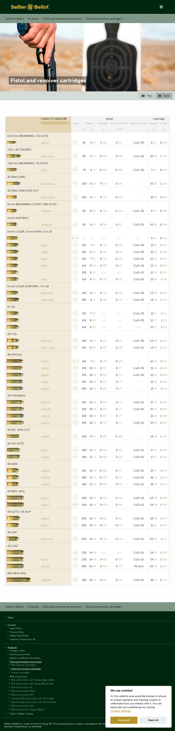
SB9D (44, 266)
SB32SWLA (48, 184)
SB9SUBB (47, 300)
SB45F (45, 559)
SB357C (46, 423)
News (10, 617)
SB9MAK (46, 225)
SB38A (45, 361)
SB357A (45, 402)
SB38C (45, 375)
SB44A (45, 498)
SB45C (45, 525)
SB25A (45, 143)
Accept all (123, 720)
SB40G (45, 471)
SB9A (44, 245)
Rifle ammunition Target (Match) (27, 709)
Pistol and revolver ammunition (62, 18)
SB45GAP (47, 539)
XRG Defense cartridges (23, 665)
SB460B (46, 580)
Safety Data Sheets (19, 635)
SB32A (45, 170)
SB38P (45, 368)
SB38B (45, 436)
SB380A (46, 211)
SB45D (45, 566)
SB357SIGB (48, 348)
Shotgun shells (17, 650)
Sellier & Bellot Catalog (21, 713)
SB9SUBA (47, 293)
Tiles (147, 95)
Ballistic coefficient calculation (25, 658)
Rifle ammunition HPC (22, 694)
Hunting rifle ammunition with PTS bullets (32, 698)
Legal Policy (16, 628)
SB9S (44, 279)
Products (33, 18)
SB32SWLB (48, 197)
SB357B (45, 409)
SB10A (45, 450)
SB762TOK (47, 156)
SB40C (45, 484)
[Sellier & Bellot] (51, 7)
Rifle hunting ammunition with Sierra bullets (33, 702)
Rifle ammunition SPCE (23, 691)
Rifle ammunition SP (21, 687)
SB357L (45, 416)
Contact (12, 625)
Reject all (153, 720)
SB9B (44, 252)
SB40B (45, 477)
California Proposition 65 (22, 639)
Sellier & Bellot (14, 18)
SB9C (44, 259)
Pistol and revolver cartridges (104, 18)
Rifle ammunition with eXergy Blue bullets (32, 683)
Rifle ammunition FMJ (22, 706)
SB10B (45, 457)
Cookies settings (120, 710)
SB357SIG (47, 341)
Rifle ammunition (18, 676)
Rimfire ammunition (20, 654)
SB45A (45, 518)
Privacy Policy (17, 632)
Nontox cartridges (20, 672)
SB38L (45, 382)
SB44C (45, 505)
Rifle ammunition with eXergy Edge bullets (32, 680)
